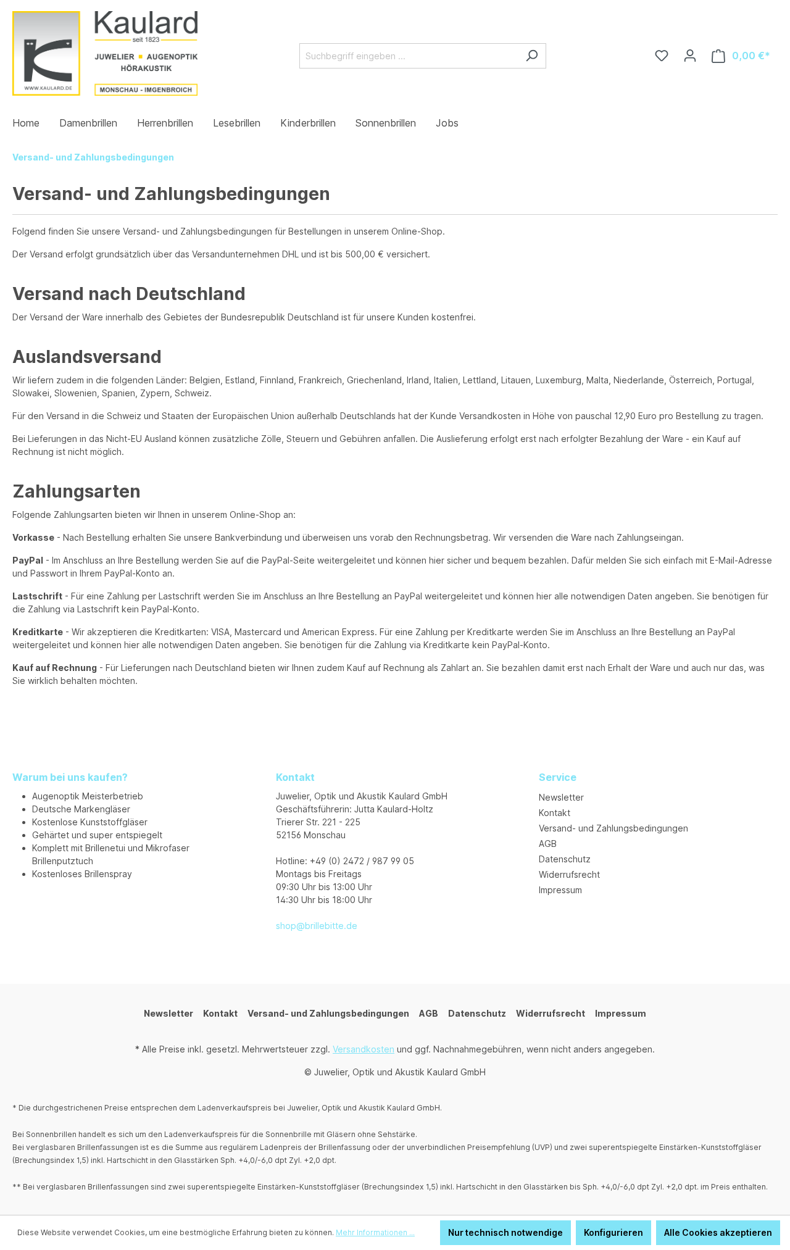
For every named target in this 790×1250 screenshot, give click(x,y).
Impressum (560, 890)
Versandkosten (363, 1049)
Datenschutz (565, 859)
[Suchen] (531, 56)
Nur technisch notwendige (505, 1232)
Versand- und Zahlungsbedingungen (613, 828)
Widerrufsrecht (569, 874)
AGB (548, 843)
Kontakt (554, 812)
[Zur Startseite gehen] (105, 53)
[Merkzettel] (661, 55)
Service (557, 777)
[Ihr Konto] (690, 55)
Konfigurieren (613, 1232)
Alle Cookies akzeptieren (718, 1232)
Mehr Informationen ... (375, 1232)
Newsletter (561, 797)
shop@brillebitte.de (316, 925)
